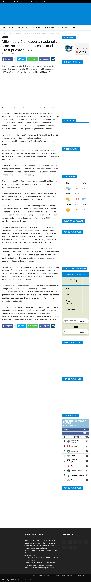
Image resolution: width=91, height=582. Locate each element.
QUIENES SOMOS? (13, 1)
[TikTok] (76, 1)
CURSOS (23, 1)
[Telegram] (72, 1)
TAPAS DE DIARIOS (34, 1)
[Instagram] (64, 1)
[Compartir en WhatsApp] (32, 59)
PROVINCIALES (22, 27)
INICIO (4, 1)
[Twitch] (80, 1)
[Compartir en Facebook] (7, 59)
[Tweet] (21, 59)
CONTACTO (45, 1)
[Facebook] (60, 1)
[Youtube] (87, 1)
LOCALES (12, 27)
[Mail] (68, 1)
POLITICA (11, 33)
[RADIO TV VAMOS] (45, 14)
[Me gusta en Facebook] (44, 59)
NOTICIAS (39, 27)
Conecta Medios (35, 580)
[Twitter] (83, 1)
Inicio (3, 33)
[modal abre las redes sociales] (53, 59)
